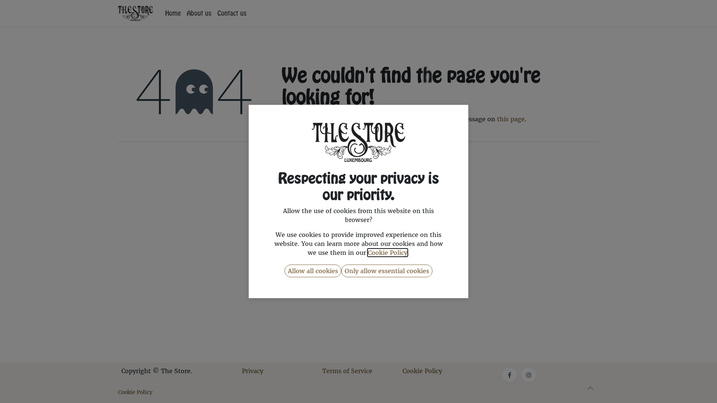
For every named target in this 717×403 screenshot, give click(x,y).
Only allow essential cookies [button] (387, 271)
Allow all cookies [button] (313, 271)
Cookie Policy (387, 252)
